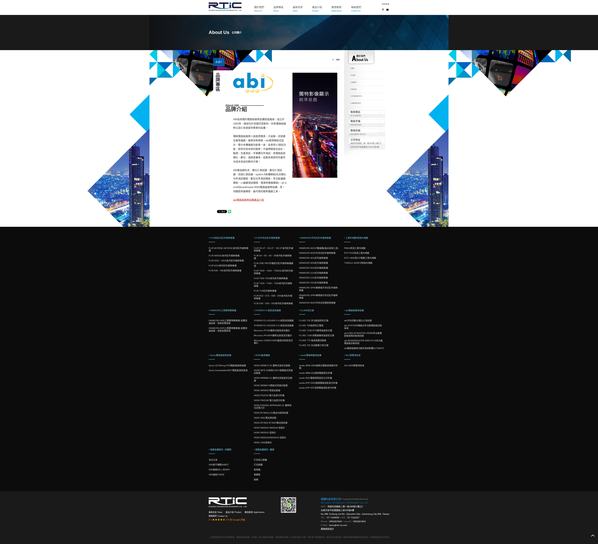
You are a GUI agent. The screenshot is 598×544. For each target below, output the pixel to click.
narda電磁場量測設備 (310, 355)
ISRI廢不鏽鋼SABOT (219, 464)
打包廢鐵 (258, 464)
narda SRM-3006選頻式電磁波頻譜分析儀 (318, 366)
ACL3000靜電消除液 (354, 365)
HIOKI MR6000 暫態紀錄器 (267, 390)
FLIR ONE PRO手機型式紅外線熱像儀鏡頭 (273, 264)
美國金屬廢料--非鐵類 (220, 449)
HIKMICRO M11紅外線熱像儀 (313, 258)
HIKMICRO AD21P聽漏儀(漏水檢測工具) (318, 248)
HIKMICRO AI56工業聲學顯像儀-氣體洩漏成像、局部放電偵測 (228, 321)
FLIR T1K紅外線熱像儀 (265, 291)
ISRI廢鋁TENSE (216, 474)
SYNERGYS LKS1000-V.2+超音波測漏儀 (274, 325)
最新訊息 (298, 9)
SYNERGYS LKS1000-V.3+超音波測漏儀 (274, 320)
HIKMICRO (356, 103)
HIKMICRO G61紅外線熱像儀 (313, 282)
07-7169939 (355, 116)
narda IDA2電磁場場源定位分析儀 (315, 378)
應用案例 (336, 9)
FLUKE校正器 (307, 310)
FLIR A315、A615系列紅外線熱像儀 (226, 260)
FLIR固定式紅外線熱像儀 (222, 238)
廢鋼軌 (257, 474)
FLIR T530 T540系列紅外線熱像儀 (271, 278)
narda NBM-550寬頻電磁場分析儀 (315, 373)
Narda (354, 89)
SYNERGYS (356, 96)
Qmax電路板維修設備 (220, 355)
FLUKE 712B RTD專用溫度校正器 (315, 330)
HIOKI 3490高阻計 (263, 442)
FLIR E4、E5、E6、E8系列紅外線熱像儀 (273, 256)
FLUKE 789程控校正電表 (311, 325)
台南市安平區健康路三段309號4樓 (337, 510)
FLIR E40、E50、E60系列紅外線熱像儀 (273, 303)
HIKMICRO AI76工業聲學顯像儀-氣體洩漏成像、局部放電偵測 (228, 329)
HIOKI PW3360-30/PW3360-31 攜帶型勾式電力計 (273, 406)
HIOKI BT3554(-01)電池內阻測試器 (271, 413)
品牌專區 (278, 9)
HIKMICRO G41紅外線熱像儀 (313, 277)
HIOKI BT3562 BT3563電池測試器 (270, 423)
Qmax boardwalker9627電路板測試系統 (228, 370)
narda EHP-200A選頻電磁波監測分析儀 (318, 383)
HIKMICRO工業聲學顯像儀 (222, 310)
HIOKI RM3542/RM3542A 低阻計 (270, 437)
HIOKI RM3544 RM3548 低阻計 (269, 427)
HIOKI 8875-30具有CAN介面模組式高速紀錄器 (273, 371)
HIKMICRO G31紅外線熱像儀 (313, 273)
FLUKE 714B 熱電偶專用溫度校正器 (316, 335)
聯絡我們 (356, 9)
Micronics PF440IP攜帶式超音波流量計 (273, 335)
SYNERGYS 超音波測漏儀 (268, 310)
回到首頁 (385, 4)
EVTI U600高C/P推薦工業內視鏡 (360, 258)
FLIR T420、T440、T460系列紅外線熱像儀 (273, 284)
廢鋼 (256, 479)
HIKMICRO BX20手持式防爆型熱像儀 (317, 302)
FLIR (353, 75)
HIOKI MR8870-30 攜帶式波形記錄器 (272, 365)
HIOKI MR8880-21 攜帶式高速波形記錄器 (273, 379)
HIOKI (353, 82)
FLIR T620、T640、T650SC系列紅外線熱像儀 (273, 272)
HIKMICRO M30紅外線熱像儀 (313, 263)
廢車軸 (257, 469)
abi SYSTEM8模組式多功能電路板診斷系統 (363, 326)
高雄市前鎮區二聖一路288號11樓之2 (345, 506)
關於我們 (259, 9)
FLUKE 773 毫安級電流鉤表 (312, 340)
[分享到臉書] (383, 10)
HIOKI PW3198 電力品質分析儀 (269, 400)
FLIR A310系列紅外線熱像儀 (223, 265)
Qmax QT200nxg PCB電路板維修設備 (227, 365)
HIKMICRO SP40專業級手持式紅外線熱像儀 (318, 289)
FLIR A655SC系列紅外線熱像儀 (224, 255)
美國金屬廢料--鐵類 (264, 449)
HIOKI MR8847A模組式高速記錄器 (271, 385)
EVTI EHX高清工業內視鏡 (356, 253)
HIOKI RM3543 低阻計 (265, 432)
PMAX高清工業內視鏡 (354, 248)
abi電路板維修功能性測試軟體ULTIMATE (364, 348)
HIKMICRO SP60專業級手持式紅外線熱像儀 (318, 296)
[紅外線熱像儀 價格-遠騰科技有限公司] (225, 6)
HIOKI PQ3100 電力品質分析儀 (269, 395)
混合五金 (213, 460)
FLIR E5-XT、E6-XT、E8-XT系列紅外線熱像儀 (273, 249)
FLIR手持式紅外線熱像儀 (267, 238)
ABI (352, 68)
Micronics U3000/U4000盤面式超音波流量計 (273, 341)
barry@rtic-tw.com (357, 134)
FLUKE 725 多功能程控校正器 (313, 320)
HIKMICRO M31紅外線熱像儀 (313, 268)
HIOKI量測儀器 (262, 355)
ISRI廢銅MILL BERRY (219, 469)
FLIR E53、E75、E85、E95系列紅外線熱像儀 (273, 297)
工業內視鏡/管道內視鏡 (356, 238)
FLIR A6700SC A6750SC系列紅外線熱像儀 (228, 249)
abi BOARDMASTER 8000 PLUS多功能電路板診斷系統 (363, 341)
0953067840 (355, 125)
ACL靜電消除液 (353, 355)
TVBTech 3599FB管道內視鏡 (358, 263)
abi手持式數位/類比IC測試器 (358, 320)
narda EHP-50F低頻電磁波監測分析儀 (317, 387)
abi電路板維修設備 (354, 310)
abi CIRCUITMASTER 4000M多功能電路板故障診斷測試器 (363, 334)
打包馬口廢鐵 (260, 460)
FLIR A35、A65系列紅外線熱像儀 (225, 270)
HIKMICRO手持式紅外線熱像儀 (315, 238)
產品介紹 (317, 9)
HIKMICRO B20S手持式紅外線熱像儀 (317, 253)
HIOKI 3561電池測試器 (265, 418)
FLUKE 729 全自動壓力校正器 (313, 345)
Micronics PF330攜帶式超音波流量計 (272, 330)
